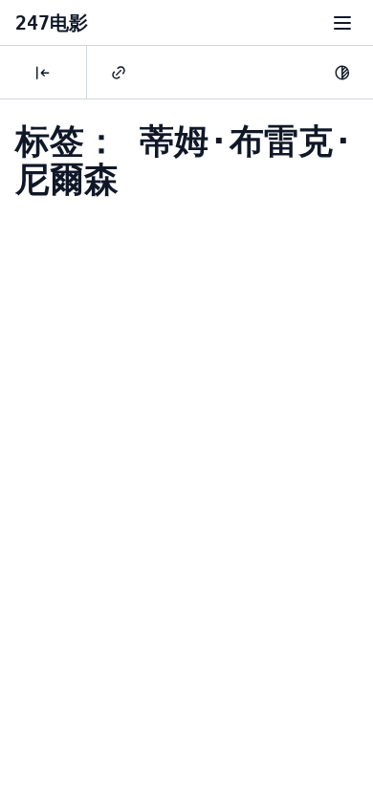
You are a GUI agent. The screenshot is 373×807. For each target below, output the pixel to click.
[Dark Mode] (342, 72)
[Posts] (43, 72)
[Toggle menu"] (342, 23)
